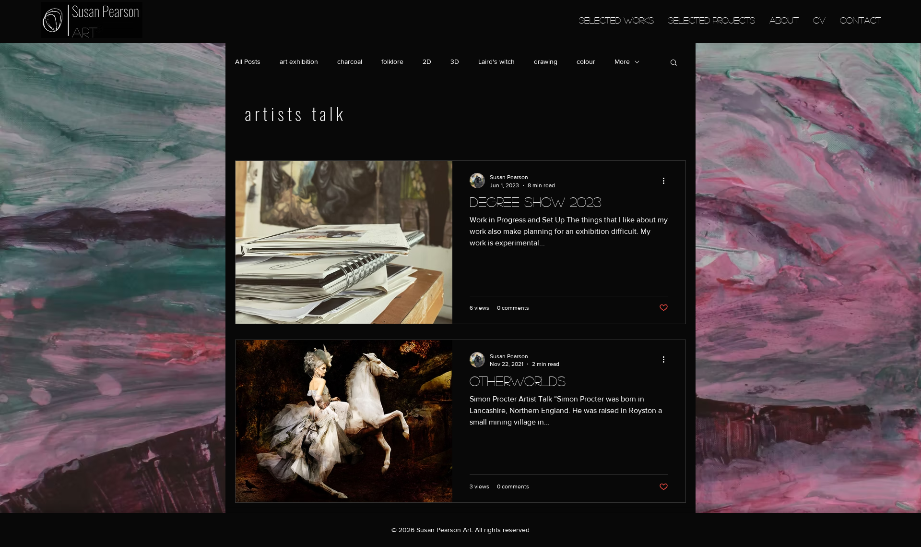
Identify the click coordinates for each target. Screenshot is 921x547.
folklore (392, 61)
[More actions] (667, 180)
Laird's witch (496, 61)
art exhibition (299, 61)
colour (586, 61)
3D (454, 61)
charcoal (349, 61)
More (622, 61)
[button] (673, 63)
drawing (545, 61)
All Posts (247, 61)
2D (427, 61)
